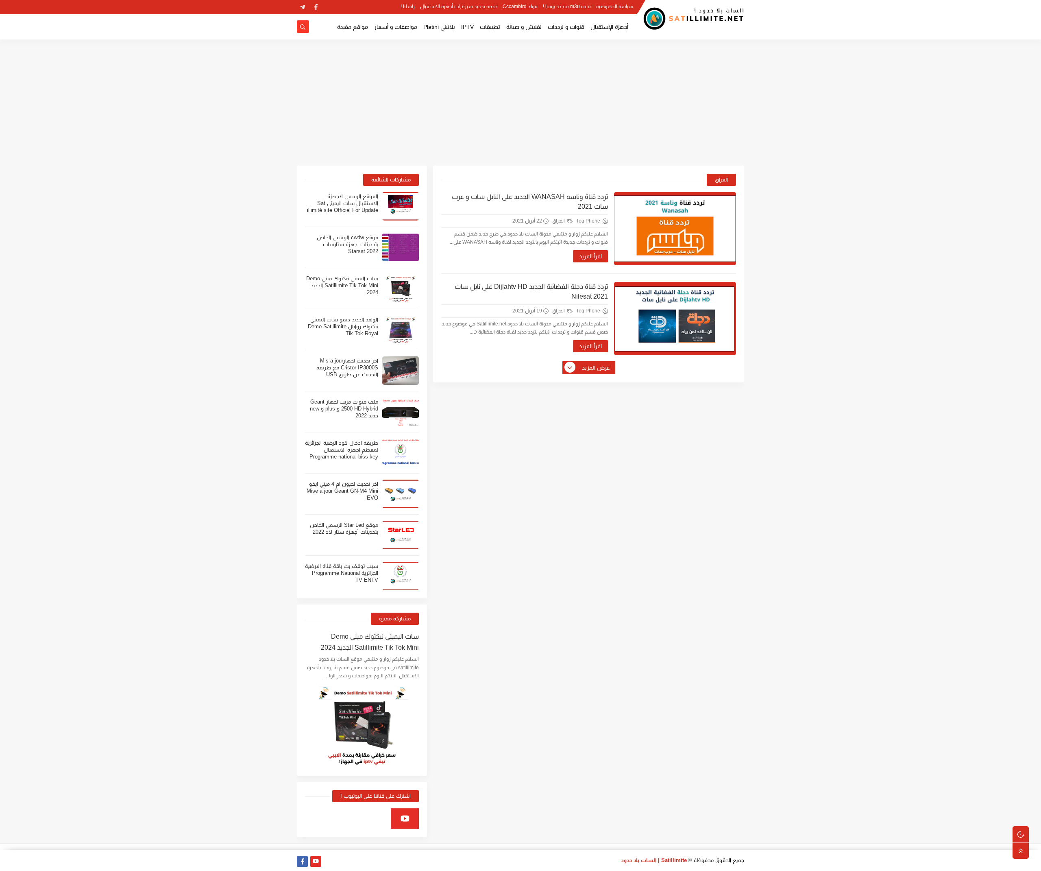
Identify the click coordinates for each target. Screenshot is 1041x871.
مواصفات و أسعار (395, 27)
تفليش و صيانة (524, 27)
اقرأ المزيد (590, 256)
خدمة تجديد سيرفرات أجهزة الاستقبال (458, 6)
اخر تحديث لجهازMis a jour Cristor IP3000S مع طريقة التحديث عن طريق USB (347, 368)
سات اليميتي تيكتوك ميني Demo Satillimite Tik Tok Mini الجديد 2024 (342, 285)
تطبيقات (490, 27)
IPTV (467, 27)
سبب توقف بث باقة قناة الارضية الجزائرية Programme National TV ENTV (341, 573)
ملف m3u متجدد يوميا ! (567, 6)
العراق (559, 221)
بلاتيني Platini (439, 27)
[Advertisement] (520, 102)
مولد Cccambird (520, 6)
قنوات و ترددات (566, 27)
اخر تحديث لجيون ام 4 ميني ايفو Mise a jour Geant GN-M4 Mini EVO (342, 491)
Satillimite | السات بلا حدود (654, 860)
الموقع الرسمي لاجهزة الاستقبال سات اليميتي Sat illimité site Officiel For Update (342, 203)
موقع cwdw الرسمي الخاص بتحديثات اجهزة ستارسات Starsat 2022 (347, 244)
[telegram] (302, 7)
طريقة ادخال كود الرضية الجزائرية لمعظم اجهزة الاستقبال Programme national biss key (341, 450)
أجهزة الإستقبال (609, 27)
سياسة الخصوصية (614, 6)
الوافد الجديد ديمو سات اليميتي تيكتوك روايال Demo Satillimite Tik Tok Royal (343, 326)
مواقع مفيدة (352, 27)
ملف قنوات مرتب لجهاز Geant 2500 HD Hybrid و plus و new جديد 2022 (344, 409)
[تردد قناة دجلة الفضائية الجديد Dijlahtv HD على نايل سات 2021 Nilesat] (675, 318)
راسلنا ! (408, 6)
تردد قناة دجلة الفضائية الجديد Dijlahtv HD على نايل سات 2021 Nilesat (531, 291)
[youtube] (405, 818)
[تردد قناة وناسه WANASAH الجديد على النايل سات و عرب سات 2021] (675, 228)
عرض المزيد (596, 368)
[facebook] (315, 7)
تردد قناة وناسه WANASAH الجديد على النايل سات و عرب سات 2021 (530, 201)
